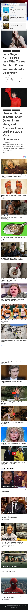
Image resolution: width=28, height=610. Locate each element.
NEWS (4, 512)
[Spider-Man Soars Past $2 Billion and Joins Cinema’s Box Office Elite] (14, 585)
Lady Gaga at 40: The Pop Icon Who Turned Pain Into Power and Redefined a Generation (14, 63)
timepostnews (6, 75)
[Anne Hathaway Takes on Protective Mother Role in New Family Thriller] (14, 559)
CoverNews (22, 606)
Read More (5, 84)
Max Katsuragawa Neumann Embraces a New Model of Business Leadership (13, 516)
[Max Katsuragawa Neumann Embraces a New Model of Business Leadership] (14, 505)
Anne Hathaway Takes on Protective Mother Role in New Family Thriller (13, 570)
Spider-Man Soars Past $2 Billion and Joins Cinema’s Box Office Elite (12, 596)
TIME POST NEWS (16, 51)
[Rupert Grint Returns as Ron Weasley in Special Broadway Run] (14, 479)
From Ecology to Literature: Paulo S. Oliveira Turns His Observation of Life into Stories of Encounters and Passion (13, 544)
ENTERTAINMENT (7, 51)
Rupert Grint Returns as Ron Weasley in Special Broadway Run (14, 490)
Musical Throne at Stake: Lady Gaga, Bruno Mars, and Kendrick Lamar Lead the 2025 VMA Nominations (13, 126)
